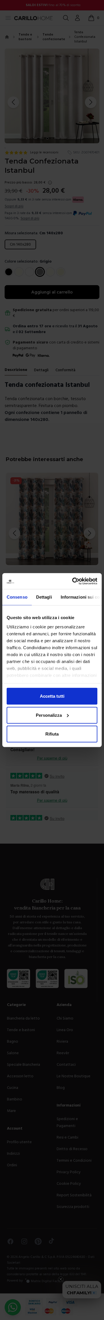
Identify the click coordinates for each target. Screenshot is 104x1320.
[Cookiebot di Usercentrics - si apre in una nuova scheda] (73, 581)
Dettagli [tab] (44, 597)
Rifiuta (52, 734)
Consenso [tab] (17, 597)
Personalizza (49, 714)
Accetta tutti (52, 696)
